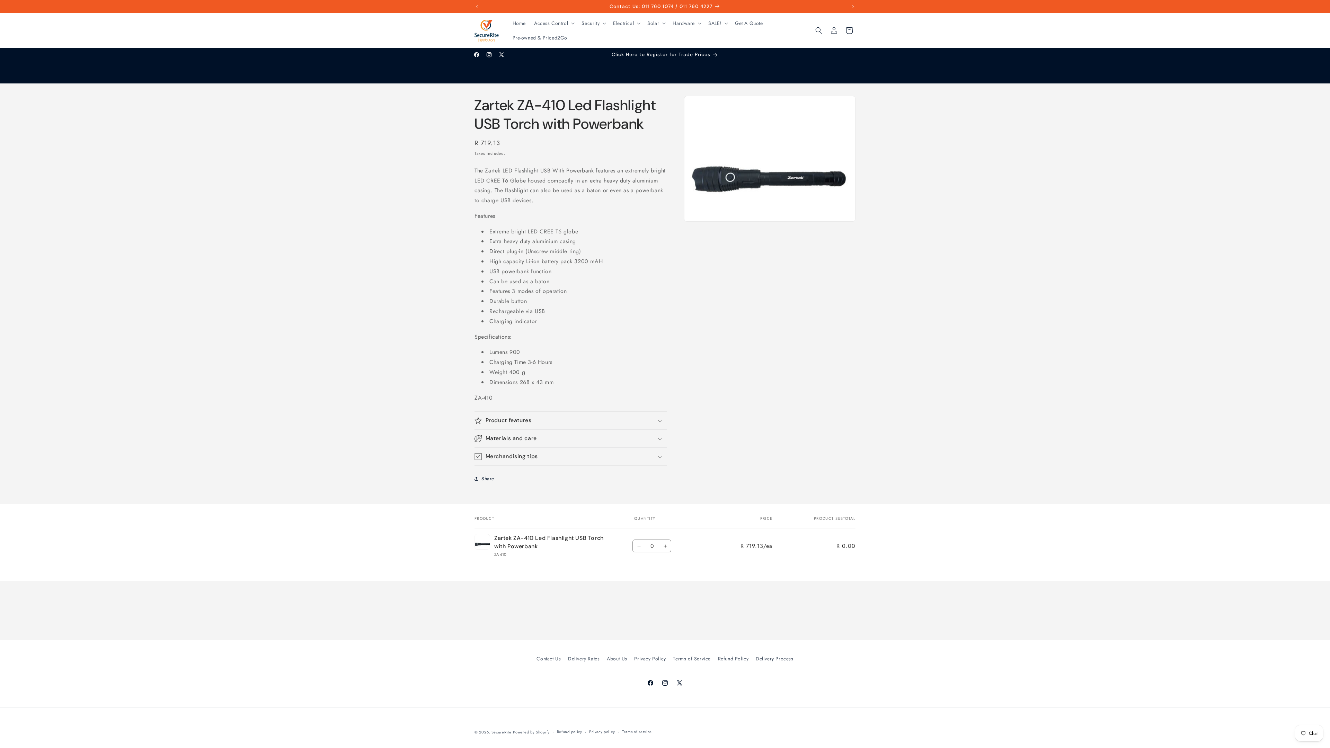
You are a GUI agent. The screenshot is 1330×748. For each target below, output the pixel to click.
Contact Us (549, 658)
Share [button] (487, 478)
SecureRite (501, 732)
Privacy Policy (650, 658)
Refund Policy (733, 658)
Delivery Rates (584, 658)
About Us (617, 658)
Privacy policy (602, 731)
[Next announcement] (853, 6)
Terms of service (637, 731)
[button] (553, 23)
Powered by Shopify (531, 732)
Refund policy (569, 731)
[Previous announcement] (477, 6)
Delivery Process (774, 658)
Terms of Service (692, 658)
